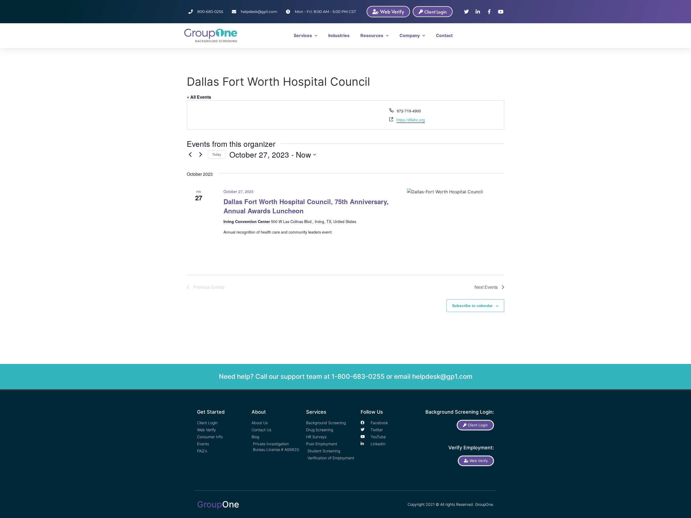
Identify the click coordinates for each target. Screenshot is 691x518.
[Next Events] (200, 154)
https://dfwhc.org (411, 119)
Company (409, 35)
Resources (371, 35)
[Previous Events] (190, 154)
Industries (339, 35)
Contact (444, 35)
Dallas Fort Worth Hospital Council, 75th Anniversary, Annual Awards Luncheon (306, 206)
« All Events (199, 97)
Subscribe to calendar (472, 305)
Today (216, 154)
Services (303, 35)
